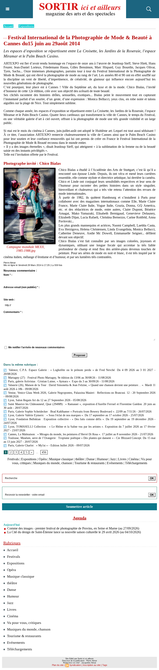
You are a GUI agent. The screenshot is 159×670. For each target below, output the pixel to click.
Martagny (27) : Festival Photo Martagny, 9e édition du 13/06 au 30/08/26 (51, 377)
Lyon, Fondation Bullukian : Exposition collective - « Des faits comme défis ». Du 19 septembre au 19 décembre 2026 (80, 419)
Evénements (115, 463)
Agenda (79, 518)
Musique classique (61, 459)
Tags (104, 665)
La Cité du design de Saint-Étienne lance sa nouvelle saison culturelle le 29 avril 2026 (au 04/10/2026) (74, 532)
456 (44, 452)
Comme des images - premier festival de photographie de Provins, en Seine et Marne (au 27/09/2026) (73, 528)
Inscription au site (91, 665)
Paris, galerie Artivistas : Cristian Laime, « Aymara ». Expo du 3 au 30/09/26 (53, 381)
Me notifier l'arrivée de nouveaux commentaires (36, 347)
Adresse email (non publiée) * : (22, 287)
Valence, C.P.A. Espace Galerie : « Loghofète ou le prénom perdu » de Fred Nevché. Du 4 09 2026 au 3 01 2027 (80, 370)
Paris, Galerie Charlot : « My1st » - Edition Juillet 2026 (40, 445)
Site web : (9, 299)
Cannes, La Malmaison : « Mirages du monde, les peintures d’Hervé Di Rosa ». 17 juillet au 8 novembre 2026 (72, 434)
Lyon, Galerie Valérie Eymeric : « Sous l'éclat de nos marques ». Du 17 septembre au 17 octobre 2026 (67, 415)
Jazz (113, 459)
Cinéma (134, 459)
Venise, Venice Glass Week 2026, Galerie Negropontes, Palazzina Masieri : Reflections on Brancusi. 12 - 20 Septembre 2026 (81, 392)
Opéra (43, 459)
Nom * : (8, 274)
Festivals (13, 459)
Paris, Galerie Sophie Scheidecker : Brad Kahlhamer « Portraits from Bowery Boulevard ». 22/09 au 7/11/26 (71, 411)
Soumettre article (79, 507)
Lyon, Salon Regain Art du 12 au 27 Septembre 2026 (38, 400)
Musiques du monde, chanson (52, 463)
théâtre (79, 459)
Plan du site (58, 665)
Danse (90, 459)
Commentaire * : (13, 312)
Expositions (26, 26)
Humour (102, 459)
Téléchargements (136, 463)
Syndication (75, 665)
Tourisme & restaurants (89, 463)
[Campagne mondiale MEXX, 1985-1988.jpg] (29, 169)
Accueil (8, 26)
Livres (122, 459)
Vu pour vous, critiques (23, 623)
